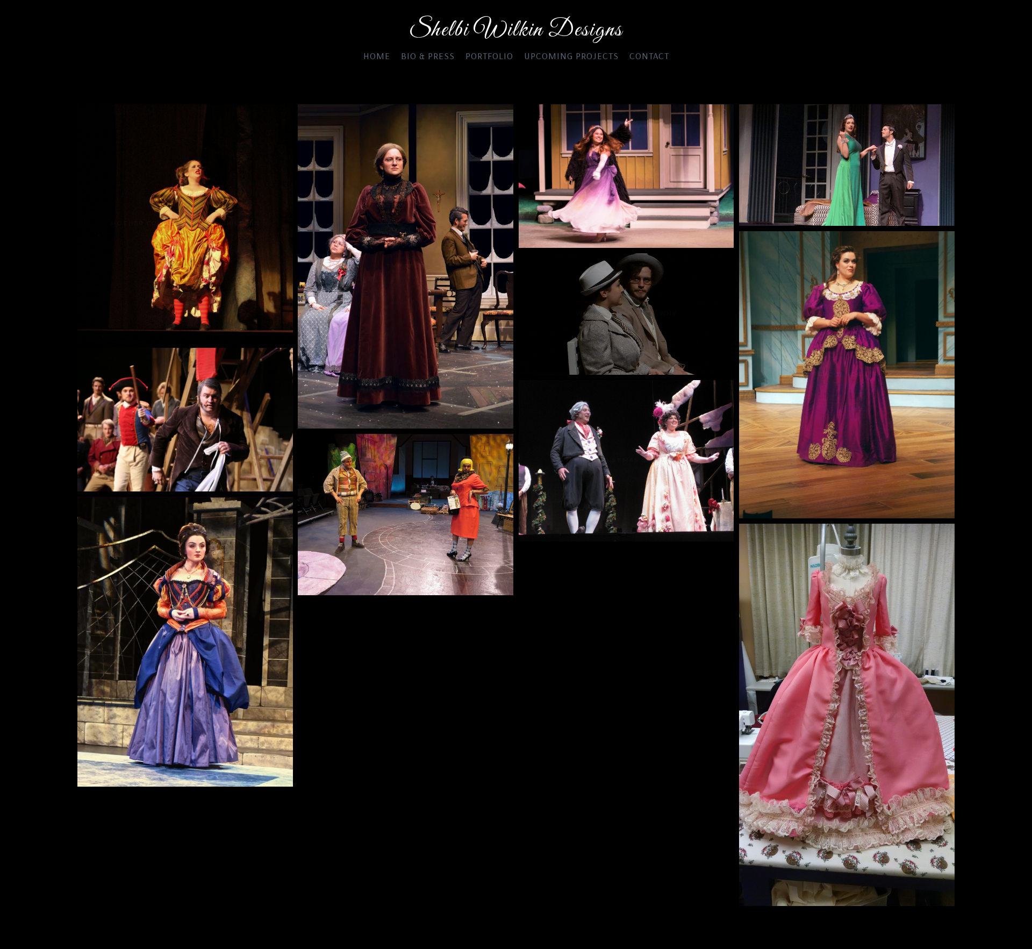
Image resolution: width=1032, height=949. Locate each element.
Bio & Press (428, 55)
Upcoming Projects (571, 55)
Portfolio (489, 55)
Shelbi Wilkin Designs (516, 30)
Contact (649, 55)
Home (376, 55)
